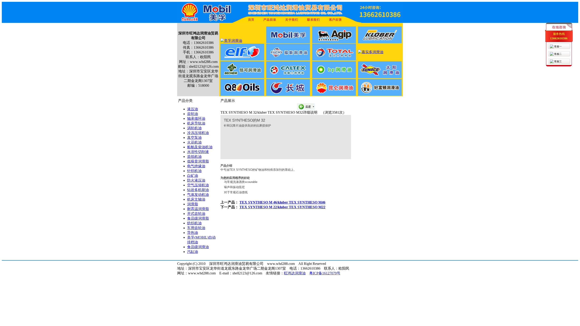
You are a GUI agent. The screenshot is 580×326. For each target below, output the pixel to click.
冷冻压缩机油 (198, 133)
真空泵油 (194, 137)
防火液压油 (196, 180)
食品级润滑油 (198, 247)
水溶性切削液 (198, 152)
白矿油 (192, 175)
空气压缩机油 (198, 185)
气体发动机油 (198, 195)
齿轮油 (192, 114)
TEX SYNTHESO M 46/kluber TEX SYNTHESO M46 (282, 202)
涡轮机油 (194, 128)
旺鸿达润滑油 (295, 273)
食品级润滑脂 (198, 218)
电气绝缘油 (196, 166)
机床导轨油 (196, 123)
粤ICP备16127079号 (324, 273)
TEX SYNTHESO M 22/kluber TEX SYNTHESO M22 (282, 207)
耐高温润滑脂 (198, 209)
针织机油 (194, 171)
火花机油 (194, 142)
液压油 (192, 109)
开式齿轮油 (196, 214)
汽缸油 (192, 252)
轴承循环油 (196, 118)
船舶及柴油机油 (200, 147)
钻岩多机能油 (198, 190)
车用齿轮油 (196, 228)
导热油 (192, 233)
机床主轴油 (196, 199)
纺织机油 (194, 223)
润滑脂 (192, 204)
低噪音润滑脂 (198, 161)
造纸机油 (194, 156)
